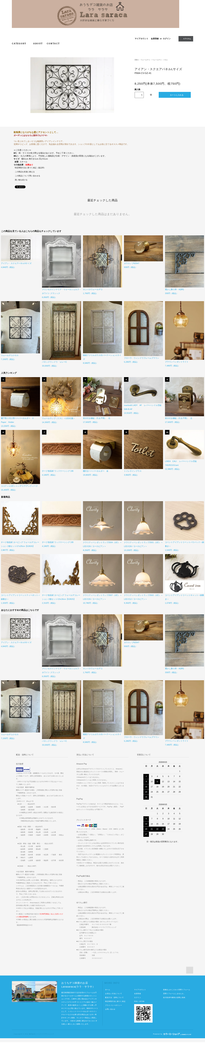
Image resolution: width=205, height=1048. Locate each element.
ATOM (141, 1001)
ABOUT (38, 43)
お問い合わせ (110, 1009)
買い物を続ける (21, 180)
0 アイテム (187, 39)
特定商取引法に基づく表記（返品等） (30, 168)
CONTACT (53, 43)
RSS (136, 1001)
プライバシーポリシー (113, 1005)
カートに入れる (177, 94)
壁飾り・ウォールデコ (142, 60)
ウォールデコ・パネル (160, 60)
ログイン (167, 38)
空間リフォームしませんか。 (174, 993)
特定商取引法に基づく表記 (115, 1001)
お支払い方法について (113, 993)
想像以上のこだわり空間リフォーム (176, 989)
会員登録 (155, 38)
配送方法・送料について (114, 997)
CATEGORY (19, 43)
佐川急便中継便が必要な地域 (174, 997)
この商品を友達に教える (25, 172)
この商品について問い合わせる (27, 176)
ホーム (107, 989)
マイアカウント (141, 38)
